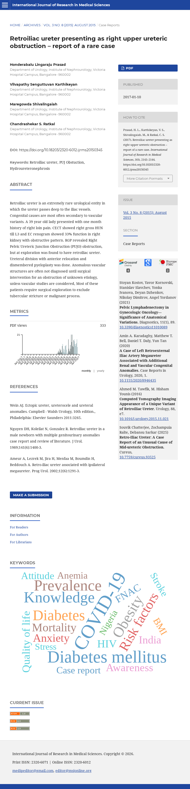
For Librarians (21, 542)
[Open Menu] (5, 5)
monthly (86, 370)
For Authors (19, 534)
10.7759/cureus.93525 (137, 457)
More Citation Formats (145, 178)
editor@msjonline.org (73, 770)
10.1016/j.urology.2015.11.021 (144, 418)
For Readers (19, 527)
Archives (32, 25)
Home (15, 25)
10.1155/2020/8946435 (137, 380)
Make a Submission (31, 495)
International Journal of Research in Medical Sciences (61, 5)
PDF (129, 68)
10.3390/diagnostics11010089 (143, 327)
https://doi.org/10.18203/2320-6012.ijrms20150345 (60, 150)
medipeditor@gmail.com (32, 770)
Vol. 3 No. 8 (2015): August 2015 (69, 25)
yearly (100, 370)
